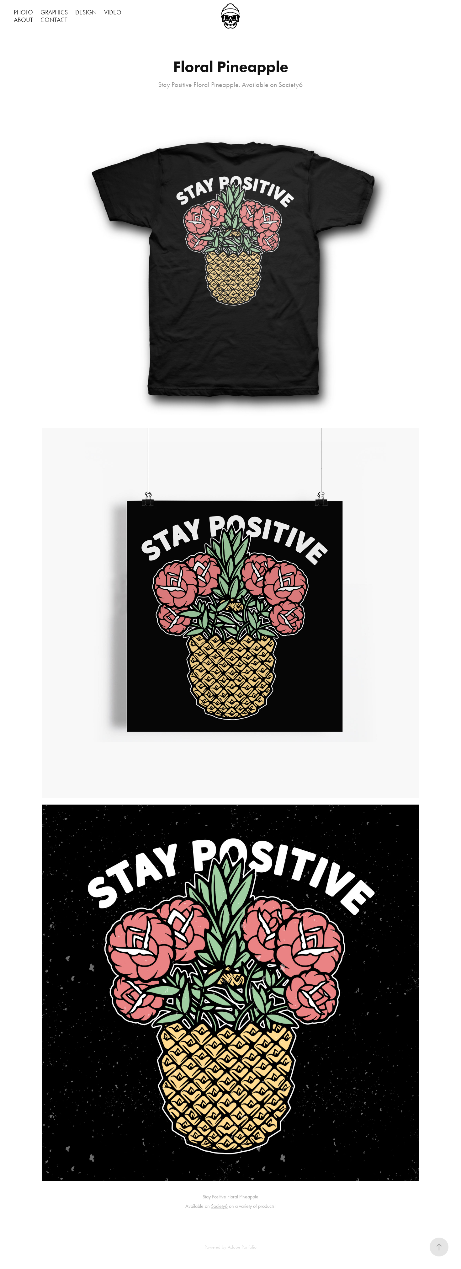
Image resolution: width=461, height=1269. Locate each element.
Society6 (219, 1206)
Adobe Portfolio (242, 1247)
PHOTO (23, 12)
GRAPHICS (54, 12)
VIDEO (112, 12)
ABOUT (23, 20)
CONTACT (53, 20)
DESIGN (86, 12)
